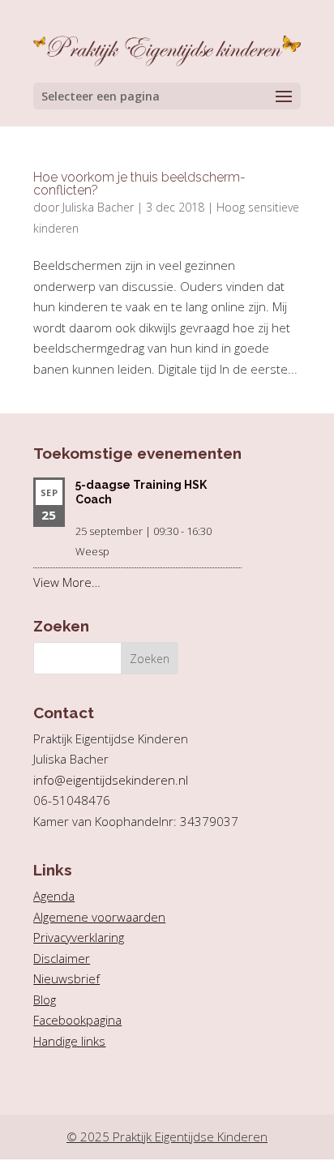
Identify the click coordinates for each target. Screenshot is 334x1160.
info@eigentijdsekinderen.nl (110, 780)
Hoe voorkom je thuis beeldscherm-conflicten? (139, 183)
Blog (44, 999)
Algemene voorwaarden (99, 917)
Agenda (54, 896)
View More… (67, 582)
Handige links (69, 1041)
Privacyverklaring (78, 937)
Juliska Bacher (98, 207)
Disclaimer (61, 958)
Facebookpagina (77, 1020)
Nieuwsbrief (66, 978)
